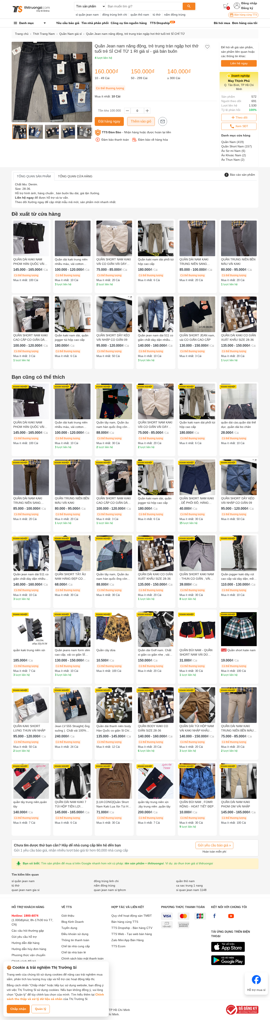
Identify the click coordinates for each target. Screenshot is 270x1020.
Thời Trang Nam (44, 33)
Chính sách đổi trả (24, 961)
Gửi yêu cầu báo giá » (214, 845)
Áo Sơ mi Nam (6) (233, 150)
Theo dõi (241, 117)
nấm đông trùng (174, 14)
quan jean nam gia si (25, 890)
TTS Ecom (118, 946)
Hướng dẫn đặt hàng (25, 943)
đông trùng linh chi (114, 14)
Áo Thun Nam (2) (232, 159)
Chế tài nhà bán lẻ (73, 952)
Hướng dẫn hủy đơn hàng (29, 949)
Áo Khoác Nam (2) (233, 155)
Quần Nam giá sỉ (70, 33)
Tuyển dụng (69, 928)
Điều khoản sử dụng (74, 934)
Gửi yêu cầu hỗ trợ (24, 936)
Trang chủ (21, 33)
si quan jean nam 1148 (191, 890)
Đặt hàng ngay (109, 121)
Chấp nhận (18, 1009)
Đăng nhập (249, 3)
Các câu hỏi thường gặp (28, 930)
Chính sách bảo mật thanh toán (82, 958)
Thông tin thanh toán (75, 940)
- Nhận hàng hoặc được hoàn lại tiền (136, 132)
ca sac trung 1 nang (189, 885)
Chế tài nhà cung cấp (75, 946)
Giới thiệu (67, 915)
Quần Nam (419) (232, 142)
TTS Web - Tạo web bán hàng (131, 934)
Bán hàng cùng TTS (245, 14)
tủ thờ (157, 14)
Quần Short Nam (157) (236, 146)
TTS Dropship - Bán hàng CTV (131, 928)
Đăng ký (247, 8)
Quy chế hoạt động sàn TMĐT (131, 915)
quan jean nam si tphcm (110, 890)
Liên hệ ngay (239, 63)
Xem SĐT (241, 126)
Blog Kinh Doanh (72, 921)
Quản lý (40, 1009)
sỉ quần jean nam (87, 14)
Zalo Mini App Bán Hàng (127, 940)
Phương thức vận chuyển (28, 955)
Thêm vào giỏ (141, 121)
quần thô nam (140, 14)
